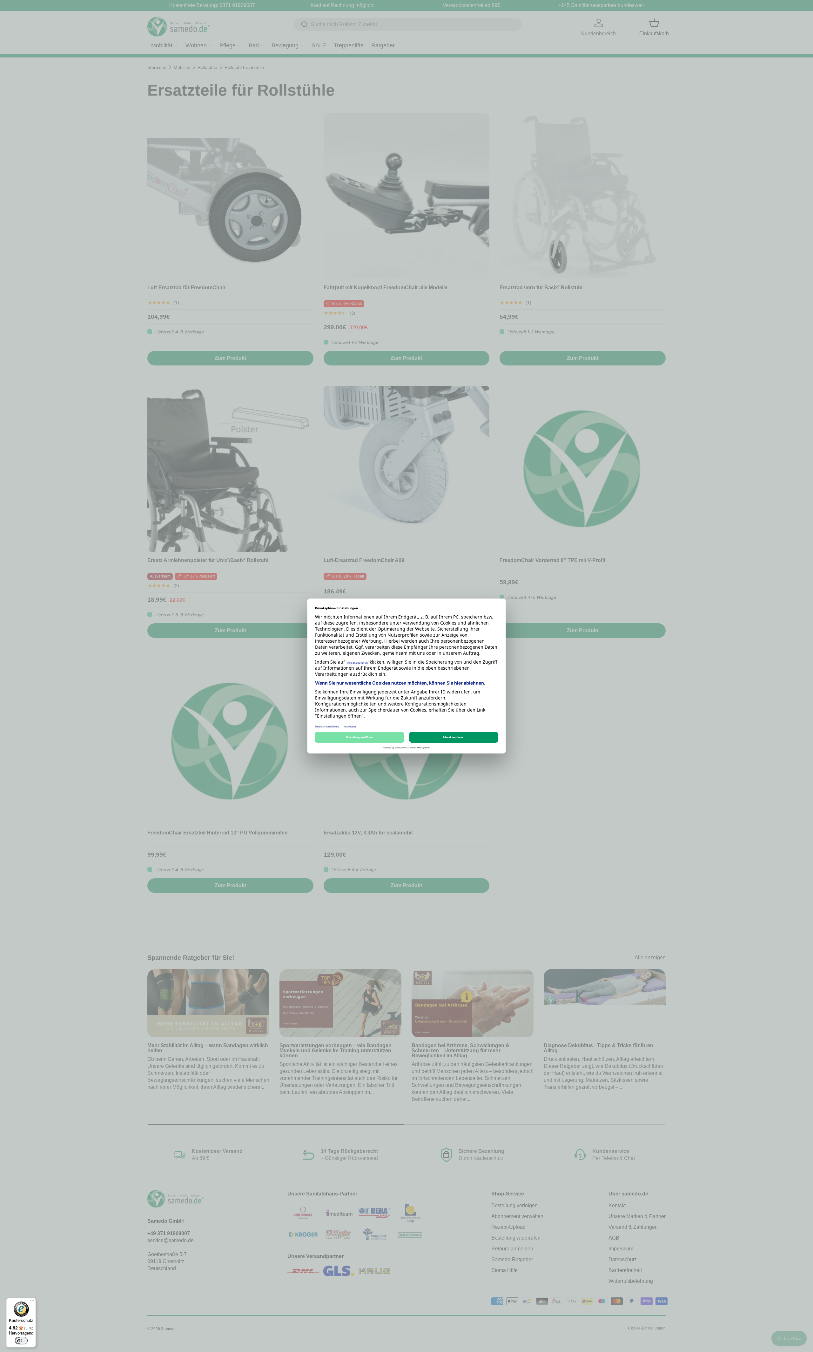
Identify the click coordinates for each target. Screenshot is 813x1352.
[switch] (21, 1340)
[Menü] (32, 1302)
